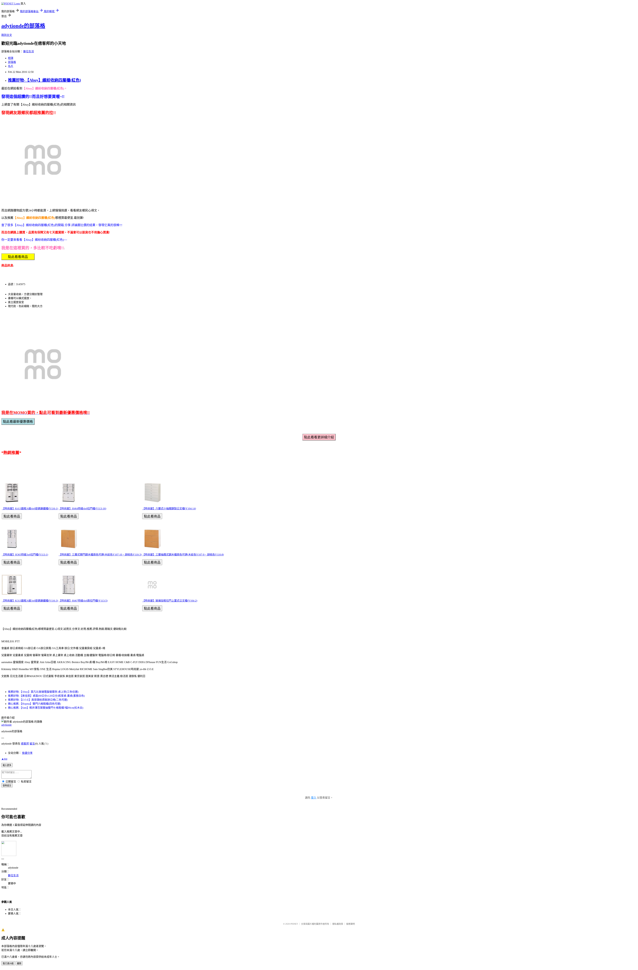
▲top (4, 758)
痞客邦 (25, 743)
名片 (10, 66)
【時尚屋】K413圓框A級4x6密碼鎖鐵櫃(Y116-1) (30, 508)
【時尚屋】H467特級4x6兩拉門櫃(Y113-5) (83, 600)
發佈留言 (7, 785)
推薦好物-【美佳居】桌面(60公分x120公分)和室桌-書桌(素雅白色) (46, 695)
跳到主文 (6, 35)
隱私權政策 (337, 924)
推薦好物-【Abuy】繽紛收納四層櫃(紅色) (44, 80)
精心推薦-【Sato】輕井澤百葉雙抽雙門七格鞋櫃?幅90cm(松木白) (45, 707)
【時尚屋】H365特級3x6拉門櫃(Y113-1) (25, 554)
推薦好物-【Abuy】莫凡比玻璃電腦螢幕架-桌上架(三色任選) (43, 691)
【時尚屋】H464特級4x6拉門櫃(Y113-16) (82, 508)
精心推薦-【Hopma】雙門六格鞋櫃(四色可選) (34, 703)
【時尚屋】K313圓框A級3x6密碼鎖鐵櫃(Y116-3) (30, 600)
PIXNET (294, 924)
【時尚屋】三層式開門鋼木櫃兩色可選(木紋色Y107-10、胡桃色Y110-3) (100, 554)
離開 (19, 963)
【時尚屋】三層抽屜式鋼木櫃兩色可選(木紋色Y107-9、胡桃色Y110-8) (183, 554)
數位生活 (28, 51)
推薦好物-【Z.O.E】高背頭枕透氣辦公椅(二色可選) (38, 699)
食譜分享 (27, 753)
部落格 (12, 62)
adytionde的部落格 (23, 26)
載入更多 (7, 765)
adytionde (6, 724)
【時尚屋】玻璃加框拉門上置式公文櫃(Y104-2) (169, 600)
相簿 (10, 58)
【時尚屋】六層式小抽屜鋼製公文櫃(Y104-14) (169, 508)
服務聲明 (350, 924)
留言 (32, 743)
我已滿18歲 (8, 963)
